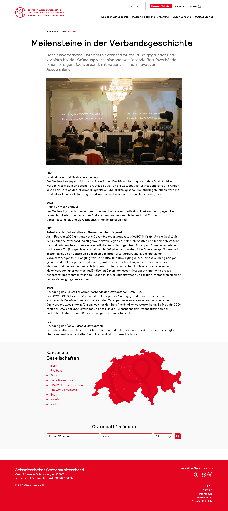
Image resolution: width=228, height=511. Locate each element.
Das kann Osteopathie (114, 17)
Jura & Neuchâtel (62, 380)
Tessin (55, 394)
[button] (178, 436)
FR (137, 6)
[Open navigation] (210, 6)
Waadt (55, 399)
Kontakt (207, 490)
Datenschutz (204, 497)
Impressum (205, 493)
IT (140, 6)
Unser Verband (182, 17)
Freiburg (57, 370)
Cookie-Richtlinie (202, 501)
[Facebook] (197, 474)
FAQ (209, 486)
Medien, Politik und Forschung (150, 17)
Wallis (54, 404)
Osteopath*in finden (160, 6)
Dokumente (179, 6)
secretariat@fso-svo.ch (30, 478)
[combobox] (73, 436)
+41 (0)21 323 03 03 (61, 478)
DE (132, 6)
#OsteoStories (204, 17)
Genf (54, 375)
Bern (54, 365)
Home (49, 32)
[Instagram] (210, 474)
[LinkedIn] (203, 474)
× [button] (96, 436)
